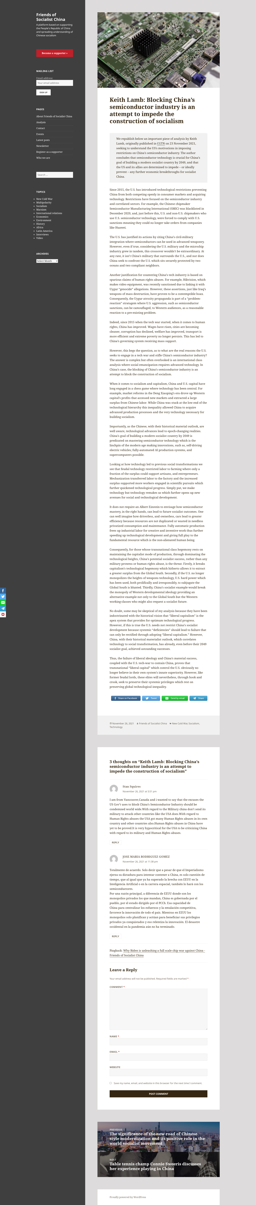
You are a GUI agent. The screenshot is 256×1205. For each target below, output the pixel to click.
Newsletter (42, 146)
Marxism (41, 209)
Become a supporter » (55, 53)
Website (115, 1067)
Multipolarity (43, 202)
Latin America (44, 231)
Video (39, 238)
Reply (115, 842)
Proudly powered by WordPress (128, 1197)
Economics (42, 216)
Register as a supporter (49, 152)
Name (114, 1036)
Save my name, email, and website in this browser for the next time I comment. (158, 1083)
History (40, 223)
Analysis (41, 122)
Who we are (43, 157)
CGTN (161, 143)
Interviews (42, 234)
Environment (43, 220)
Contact (40, 128)
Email (115, 1051)
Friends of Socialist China (50, 17)
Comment (117, 987)
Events (40, 134)
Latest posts (43, 140)
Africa (39, 227)
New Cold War (44, 199)
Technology (116, 727)
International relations (49, 213)
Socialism (41, 206)
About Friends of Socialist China (54, 116)
